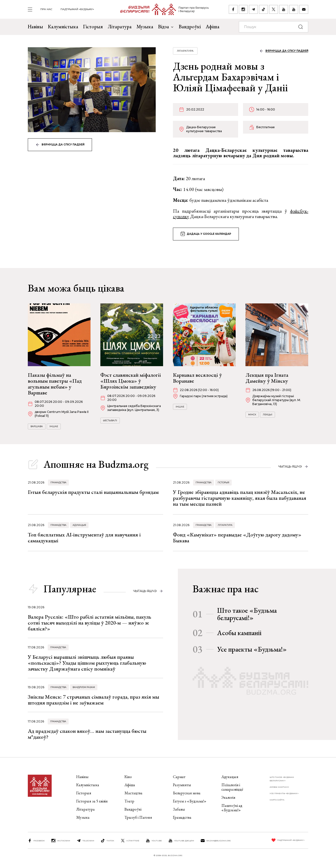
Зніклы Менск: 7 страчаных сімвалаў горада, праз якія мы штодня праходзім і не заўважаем (93, 699)
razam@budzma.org (218, 840)
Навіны (35, 26)
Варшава (37, 426)
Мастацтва (133, 793)
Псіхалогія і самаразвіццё (232, 787)
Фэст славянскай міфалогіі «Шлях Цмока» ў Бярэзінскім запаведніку (130, 380)
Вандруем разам (84, 687)
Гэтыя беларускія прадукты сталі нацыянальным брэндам (93, 492)
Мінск (252, 414)
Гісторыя (93, 26)
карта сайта (277, 800)
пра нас (46, 9)
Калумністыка (63, 26)
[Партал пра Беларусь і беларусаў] (161, 9)
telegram (88, 840)
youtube (157, 840)
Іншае (53, 426)
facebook (39, 840)
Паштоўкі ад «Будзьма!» (231, 808)
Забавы (179, 809)
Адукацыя (79, 525)
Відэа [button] (163, 26)
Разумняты (182, 784)
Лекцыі (267, 414)
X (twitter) (132, 840)
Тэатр (129, 801)
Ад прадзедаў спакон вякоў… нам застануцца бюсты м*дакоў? (87, 733)
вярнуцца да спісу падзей (63, 144)
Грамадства (58, 482)
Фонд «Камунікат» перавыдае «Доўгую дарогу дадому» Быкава (237, 537)
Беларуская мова (186, 793)
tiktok (110, 840)
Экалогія (228, 797)
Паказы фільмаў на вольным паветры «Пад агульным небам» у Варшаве (55, 383)
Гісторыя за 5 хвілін (92, 801)
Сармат (179, 776)
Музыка (145, 26)
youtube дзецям (184, 840)
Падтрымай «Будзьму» (77, 9)
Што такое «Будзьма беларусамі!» (247, 614)
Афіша (212, 26)
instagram (63, 840)
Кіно (128, 776)
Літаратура (120, 26)
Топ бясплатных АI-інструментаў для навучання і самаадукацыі (84, 537)
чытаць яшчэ (290, 466)
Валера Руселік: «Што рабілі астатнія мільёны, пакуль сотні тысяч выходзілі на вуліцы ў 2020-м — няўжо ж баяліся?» (89, 622)
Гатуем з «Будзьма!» (189, 801)
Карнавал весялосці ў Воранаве (197, 377)
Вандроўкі (190, 26)
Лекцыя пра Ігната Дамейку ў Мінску (266, 377)
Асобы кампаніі (239, 632)
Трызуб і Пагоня (138, 817)
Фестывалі (110, 420)
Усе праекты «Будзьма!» (252, 649)
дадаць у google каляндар (209, 233)
